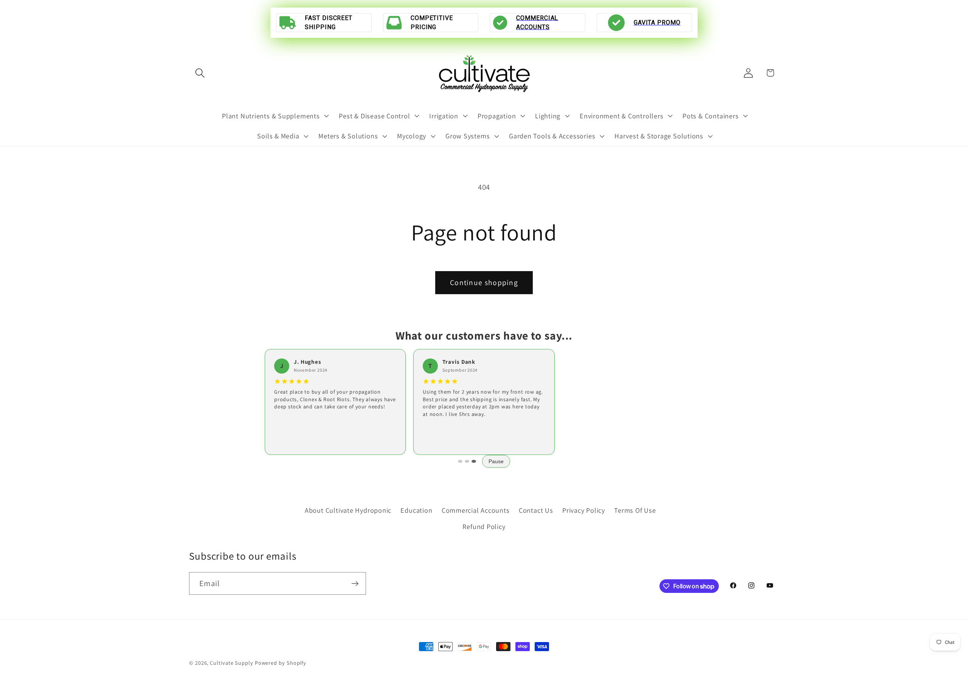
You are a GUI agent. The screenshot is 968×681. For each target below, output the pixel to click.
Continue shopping (484, 282)
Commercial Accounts (476, 510)
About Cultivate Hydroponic (348, 510)
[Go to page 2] (467, 461)
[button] (200, 73)
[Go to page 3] (474, 461)
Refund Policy (483, 526)
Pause (496, 461)
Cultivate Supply (231, 662)
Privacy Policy (583, 510)
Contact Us (536, 510)
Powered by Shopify (280, 662)
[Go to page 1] (460, 461)
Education (416, 510)
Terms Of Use (635, 510)
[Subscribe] (355, 583)
